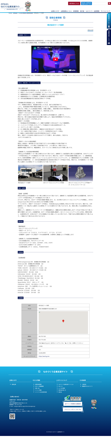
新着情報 (76, 11)
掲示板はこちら (74, 3)
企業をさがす (55, 11)
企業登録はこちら (66, 11)
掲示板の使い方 (62, 390)
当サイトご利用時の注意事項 (73, 404)
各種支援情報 (38, 384)
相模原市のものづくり (87, 386)
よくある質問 (62, 388)
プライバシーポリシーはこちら (72, 409)
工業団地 (84, 384)
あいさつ (61, 386)
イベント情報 (38, 390)
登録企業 (14, 384)
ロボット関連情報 (39, 386)
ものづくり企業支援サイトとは (66, 384)
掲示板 (60, 392)
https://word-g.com (44, 356)
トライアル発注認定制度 (41, 392)
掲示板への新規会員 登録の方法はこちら (86, 3)
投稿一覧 (37, 388)
